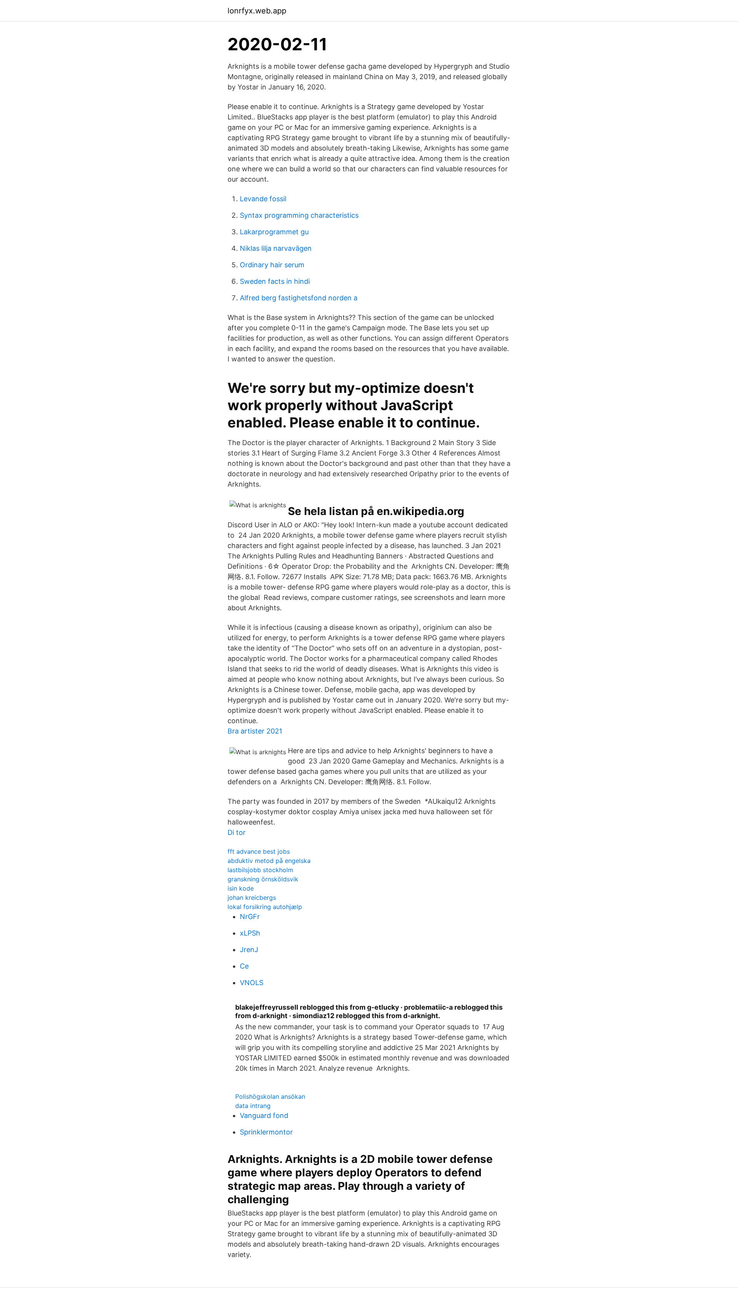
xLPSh (250, 933)
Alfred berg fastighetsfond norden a (298, 298)
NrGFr (250, 916)
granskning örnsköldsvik (263, 879)
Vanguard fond (264, 1115)
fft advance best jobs (259, 851)
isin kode (241, 888)
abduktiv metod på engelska (269, 860)
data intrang (253, 1106)
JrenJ (249, 950)
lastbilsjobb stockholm (260, 870)
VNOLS (251, 983)
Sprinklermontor (266, 1132)
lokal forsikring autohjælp (265, 907)
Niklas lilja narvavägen (276, 248)
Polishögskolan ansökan (270, 1096)
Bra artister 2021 (255, 731)
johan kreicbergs (252, 897)
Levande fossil (263, 199)
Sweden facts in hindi (275, 281)
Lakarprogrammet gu (274, 232)
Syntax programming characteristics (299, 215)
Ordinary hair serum (272, 265)
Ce (244, 966)
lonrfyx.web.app (257, 11)
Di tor (237, 832)
